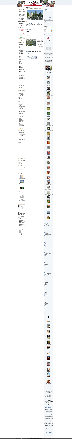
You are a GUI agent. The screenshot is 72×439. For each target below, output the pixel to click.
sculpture (46, 293)
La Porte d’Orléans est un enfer (21, 115)
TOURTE (20, 108)
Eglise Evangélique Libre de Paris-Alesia (21, 224)
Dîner (45, 246)
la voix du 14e (21, 209)
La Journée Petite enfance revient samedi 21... (22, 68)
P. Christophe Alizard (21, 36)
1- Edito (46, 224)
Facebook (38, 57)
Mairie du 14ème (47, 274)
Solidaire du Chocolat (48, 179)
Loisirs (45, 272)
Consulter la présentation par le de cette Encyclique (49, 402)
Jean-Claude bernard (48, 145)
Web (45, 312)
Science (46, 292)
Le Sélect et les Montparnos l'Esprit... (21, 53)
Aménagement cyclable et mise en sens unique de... (22, 123)
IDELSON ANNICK (21, 124)
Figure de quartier (47, 256)
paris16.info (19, 162)
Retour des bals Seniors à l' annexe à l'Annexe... (22, 111)
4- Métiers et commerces (48, 226)
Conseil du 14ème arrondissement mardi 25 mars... (21, 75)
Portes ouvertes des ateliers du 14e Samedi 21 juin (22, 66)
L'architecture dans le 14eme (48, 273)
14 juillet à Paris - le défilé (49, 90)
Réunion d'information (47, 286)
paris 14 (20, 207)
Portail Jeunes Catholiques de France (22, 229)
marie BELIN (48, 120)
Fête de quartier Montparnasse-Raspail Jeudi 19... (22, 72)
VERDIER (20, 121)
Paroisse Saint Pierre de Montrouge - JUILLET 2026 (22, 44)
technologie (46, 303)
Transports (46, 306)
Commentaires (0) (34, 56)
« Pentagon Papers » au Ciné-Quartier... (22, 81)
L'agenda (45, 25)
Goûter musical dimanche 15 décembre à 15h (22, 83)
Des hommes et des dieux (49, 328)
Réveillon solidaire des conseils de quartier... (22, 125)
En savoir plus (49, 438)
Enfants (46, 252)
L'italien (49, 372)
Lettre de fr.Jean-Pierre (48, 393)
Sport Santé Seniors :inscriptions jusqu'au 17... (22, 107)
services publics (47, 295)
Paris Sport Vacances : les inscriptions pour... (21, 73)
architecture (46, 235)
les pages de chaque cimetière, (35, 23)
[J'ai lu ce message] (71, 438)
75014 (23, 208)
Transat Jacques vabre (48, 184)
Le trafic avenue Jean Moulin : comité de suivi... (21, 109)
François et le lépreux (21, 183)
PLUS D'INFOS (28, 25)
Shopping (46, 296)
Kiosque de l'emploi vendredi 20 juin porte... (22, 69)
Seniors (46, 294)
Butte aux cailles (20, 163)
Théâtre (46, 304)
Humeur (46, 262)
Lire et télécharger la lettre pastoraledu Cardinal (48, 397)
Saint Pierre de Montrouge (21, 233)
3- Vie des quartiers (47, 225)
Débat (45, 245)
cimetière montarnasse (33, 57)
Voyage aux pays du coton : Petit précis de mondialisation (22, 201)
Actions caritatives (47, 232)
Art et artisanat (46, 236)
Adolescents (46, 233)
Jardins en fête (48, 204)
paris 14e (20, 212)
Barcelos (49, 174)
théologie (46, 305)
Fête (45, 255)
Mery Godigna (48, 140)
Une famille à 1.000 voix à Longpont (49, 95)
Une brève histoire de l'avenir (21, 199)
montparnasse (21, 206)
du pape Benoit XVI (49, 395)
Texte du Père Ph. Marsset (48, 404)
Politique (46, 285)
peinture (46, 281)
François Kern (48, 135)
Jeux (45, 265)
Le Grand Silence (49, 339)
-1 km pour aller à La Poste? (21, 94)
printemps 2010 (48, 199)
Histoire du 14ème (47, 261)
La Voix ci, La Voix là (47, 266)
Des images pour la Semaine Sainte (49, 125)
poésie (46, 284)
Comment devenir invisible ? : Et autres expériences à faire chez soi (22, 179)
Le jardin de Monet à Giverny (48, 115)
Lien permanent (40, 29)
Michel (20, 106)
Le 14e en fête (21, 62)
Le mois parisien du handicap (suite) (21, 61)
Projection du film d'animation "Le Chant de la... (21, 85)
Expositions (46, 254)
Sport (45, 302)
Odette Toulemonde (48, 383)
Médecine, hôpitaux (47, 275)
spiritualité (46, 301)
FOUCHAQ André (21, 119)
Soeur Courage (22, 196)
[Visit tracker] (48, 434)
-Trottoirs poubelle (20, 97)
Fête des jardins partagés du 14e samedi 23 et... (22, 113)
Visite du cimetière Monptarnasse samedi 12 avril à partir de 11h (34, 35)
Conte (45, 242)
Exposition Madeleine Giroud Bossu (49, 130)
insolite (46, 263)
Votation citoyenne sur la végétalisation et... (22, 77)
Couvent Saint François (22, 221)
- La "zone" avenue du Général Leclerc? (20, 98)
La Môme (49, 361)
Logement (46, 271)
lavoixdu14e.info (23, 158)
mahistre (20, 103)
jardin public (46, 264)
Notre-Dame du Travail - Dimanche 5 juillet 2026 (22, 50)
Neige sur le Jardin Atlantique (48, 189)
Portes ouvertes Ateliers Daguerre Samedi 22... (22, 78)
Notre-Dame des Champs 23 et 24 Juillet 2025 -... (22, 56)
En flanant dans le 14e (32, 29)
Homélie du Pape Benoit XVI (49, 391)
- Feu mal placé (20, 99)
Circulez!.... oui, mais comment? (20, 92)
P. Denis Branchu (22, 35)
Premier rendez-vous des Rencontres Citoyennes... (21, 87)
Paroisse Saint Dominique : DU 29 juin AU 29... (22, 48)
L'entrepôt (20, 211)
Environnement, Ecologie (48, 253)
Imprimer (33, 58)
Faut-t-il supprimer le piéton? (21, 91)
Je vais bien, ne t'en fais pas (48, 355)
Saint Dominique (21, 231)
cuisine (46, 243)
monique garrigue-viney (22, 116)
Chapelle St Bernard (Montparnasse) (21, 220)
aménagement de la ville (48, 234)
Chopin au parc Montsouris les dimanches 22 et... (21, 59)
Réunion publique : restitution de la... (21, 57)
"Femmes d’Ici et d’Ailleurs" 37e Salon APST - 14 (21, 52)
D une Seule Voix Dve (48, 344)
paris (19, 205)
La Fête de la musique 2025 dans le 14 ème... (22, 64)
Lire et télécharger (48, 400)
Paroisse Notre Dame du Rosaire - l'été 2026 (22, 46)
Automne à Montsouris (48, 219)
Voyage (46, 311)
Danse (45, 244)
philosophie (46, 282)
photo (45, 283)
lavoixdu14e (21, 214)
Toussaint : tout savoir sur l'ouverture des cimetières (34, 8)
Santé (45, 291)
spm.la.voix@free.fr (21, 216)
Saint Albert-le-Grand (21, 230)
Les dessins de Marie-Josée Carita (49, 194)
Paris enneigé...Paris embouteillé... (20, 93)
